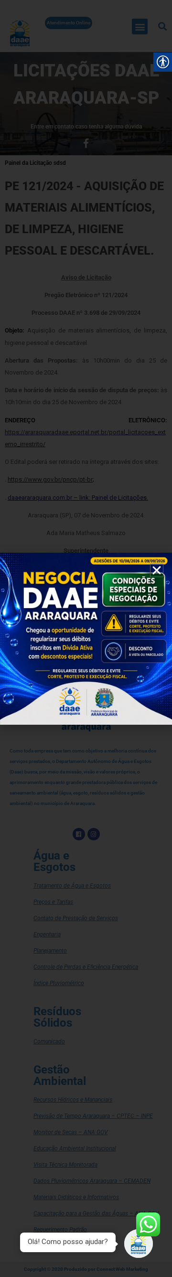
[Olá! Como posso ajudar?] (138, 1243)
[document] (86, 638)
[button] (156, 570)
